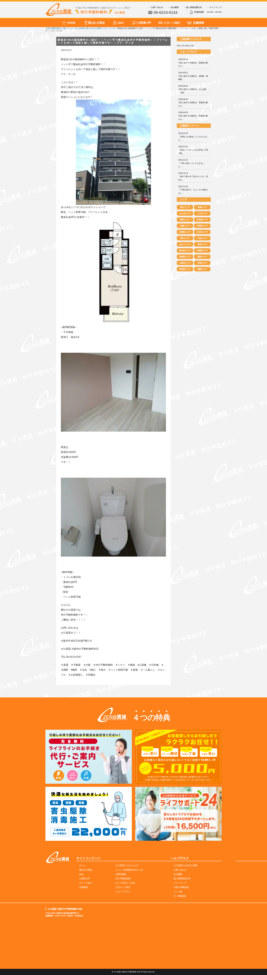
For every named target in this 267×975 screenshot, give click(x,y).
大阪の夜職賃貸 (181, 887)
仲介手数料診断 (123, 878)
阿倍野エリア (185, 257)
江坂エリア (202, 238)
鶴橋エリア (202, 269)
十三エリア (202, 213)
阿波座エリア (185, 269)
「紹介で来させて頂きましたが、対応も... (193, 176)
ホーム (82, 865)
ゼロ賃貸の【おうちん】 (127, 865)
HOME (71, 22)
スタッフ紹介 (172, 22)
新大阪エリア (185, 250)
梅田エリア (185, 220)
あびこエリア (185, 244)
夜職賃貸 (181, 896)
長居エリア (202, 244)
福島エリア (202, 257)
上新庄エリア (185, 263)
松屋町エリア (185, 232)
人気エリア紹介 (123, 887)
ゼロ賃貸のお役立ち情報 (185, 865)
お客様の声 (144, 22)
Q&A (121, 22)
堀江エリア (185, 207)
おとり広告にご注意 (125, 883)
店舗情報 (198, 22)
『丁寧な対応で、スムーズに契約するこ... (193, 189)
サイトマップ (216, 7)
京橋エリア (185, 226)
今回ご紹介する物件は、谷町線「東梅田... (193, 76)
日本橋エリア (202, 220)
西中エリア (185, 238)
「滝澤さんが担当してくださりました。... (193, 136)
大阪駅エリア (202, 250)
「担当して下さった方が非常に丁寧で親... (193, 150)
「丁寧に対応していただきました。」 (191, 163)
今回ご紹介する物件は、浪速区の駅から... (193, 62)
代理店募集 (120, 874)
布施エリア (202, 207)
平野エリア (202, 263)
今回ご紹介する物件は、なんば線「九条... (192, 89)
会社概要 (175, 7)
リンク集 (178, 891)
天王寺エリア (202, 232)
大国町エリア (202, 226)
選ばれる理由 (96, 22)
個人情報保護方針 (194, 7)
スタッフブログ (123, 891)
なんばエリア (185, 213)
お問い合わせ (157, 7)
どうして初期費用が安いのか (129, 870)
